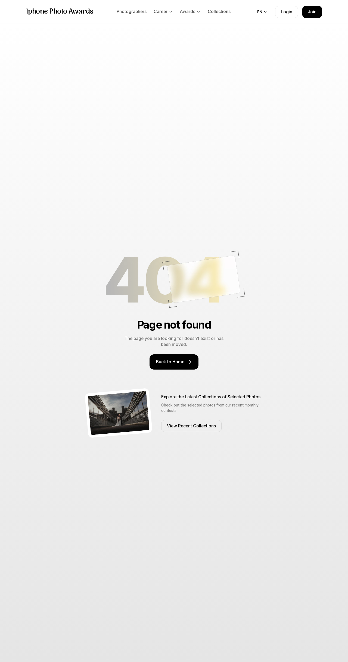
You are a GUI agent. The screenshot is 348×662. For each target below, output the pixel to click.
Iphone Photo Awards (60, 12)
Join (312, 11)
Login (286, 11)
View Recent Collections (191, 425)
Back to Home (170, 361)
